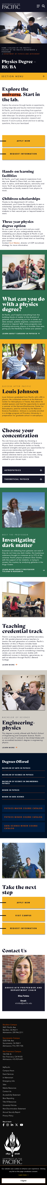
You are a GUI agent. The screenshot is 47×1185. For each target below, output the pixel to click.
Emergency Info (9, 1081)
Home (4, 48)
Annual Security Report (11, 1112)
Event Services (8, 1074)
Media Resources (9, 1088)
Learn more (23, 1175)
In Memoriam (8, 1078)
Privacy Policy (8, 1116)
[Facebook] (4, 1125)
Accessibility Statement (11, 1095)
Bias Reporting (8, 1098)
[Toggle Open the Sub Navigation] (37, 6)
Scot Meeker (14, 243)
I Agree (23, 1181)
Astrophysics (12, 470)
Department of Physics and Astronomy (22, 54)
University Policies (10, 1105)
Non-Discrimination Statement (14, 1109)
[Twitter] (17, 1125)
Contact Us (7, 1091)
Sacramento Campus (11, 1038)
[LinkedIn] (13, 1125)
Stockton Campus (10, 1025)
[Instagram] (8, 1125)
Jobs (4, 1084)
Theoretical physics (16, 479)
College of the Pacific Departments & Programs (19, 51)
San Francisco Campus (12, 1051)
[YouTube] (22, 1125)
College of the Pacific (19, 48)
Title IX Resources (9, 1102)
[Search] (43, 6)
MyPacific (6, 1067)
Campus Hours (8, 1071)
